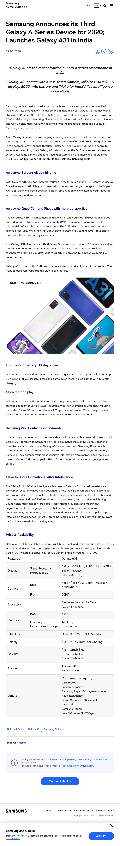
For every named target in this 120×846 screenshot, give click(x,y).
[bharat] (97, 5)
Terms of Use (64, 810)
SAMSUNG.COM (104, 810)
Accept (101, 836)
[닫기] (111, 825)
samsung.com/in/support (94, 759)
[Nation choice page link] (104, 5)
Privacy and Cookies (83, 810)
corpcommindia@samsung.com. (76, 765)
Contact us (50, 810)
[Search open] (88, 5)
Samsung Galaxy (53, 729)
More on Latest (58, 781)
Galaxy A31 (34, 729)
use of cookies (13, 838)
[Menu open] (111, 5)
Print (110, 51)
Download (97, 51)
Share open (104, 51)
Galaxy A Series (15, 729)
